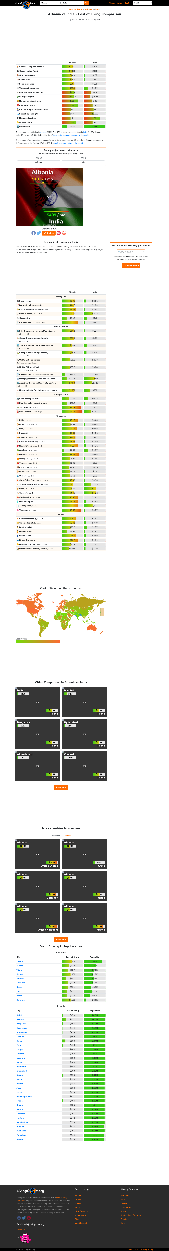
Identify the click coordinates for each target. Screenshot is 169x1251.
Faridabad (21, 1135)
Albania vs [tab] (55, 835)
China (123, 1211)
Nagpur (20, 1075)
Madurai (20, 1118)
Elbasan (20, 978)
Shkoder (20, 982)
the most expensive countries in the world (71, 135)
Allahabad (21, 1130)
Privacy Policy (147, 1249)
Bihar (77, 1219)
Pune (18, 1045)
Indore (19, 1083)
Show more (61, 787)
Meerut (20, 1109)
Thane (19, 1101)
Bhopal (19, 1105)
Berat (19, 995)
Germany (125, 1195)
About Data (133, 1249)
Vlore (19, 970)
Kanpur (19, 1049)
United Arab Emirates (131, 1215)
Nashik (19, 1139)
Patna (19, 1092)
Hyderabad (21, 1028)
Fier (18, 991)
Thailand (125, 1219)
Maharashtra (80, 1215)
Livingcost (95, 19)
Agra (18, 1088)
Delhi (19, 1015)
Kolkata (20, 1053)
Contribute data (131, 265)
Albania (88, 9)
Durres (19, 965)
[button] (33, 232)
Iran (123, 1223)
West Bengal (81, 1223)
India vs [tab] (67, 835)
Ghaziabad (21, 1071)
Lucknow (20, 1058)
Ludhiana (20, 1113)
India (97, 9)
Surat (19, 1041)
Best (126, 3)
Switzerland (126, 1207)
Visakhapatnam (24, 1096)
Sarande (20, 1000)
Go (86, 3)
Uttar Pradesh (81, 1211)
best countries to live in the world (68, 143)
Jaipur (19, 1062)
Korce (19, 987)
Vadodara (21, 1066)
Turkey (124, 1203)
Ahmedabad (22, 1032)
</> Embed (49, 233)
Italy (123, 1199)
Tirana (19, 961)
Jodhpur (20, 1126)
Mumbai (20, 1019)
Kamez (19, 974)
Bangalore (21, 1023)
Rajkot (19, 1079)
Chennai (20, 1036)
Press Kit (21, 1229)
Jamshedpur (22, 1122)
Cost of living (115, 3)
